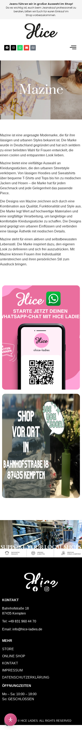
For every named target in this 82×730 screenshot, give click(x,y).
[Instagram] (13, 47)
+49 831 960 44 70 (22, 621)
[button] (73, 47)
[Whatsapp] (20, 47)
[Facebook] (7, 47)
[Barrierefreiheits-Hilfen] (10, 719)
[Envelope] (26, 47)
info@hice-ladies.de (27, 629)
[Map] (33, 47)
